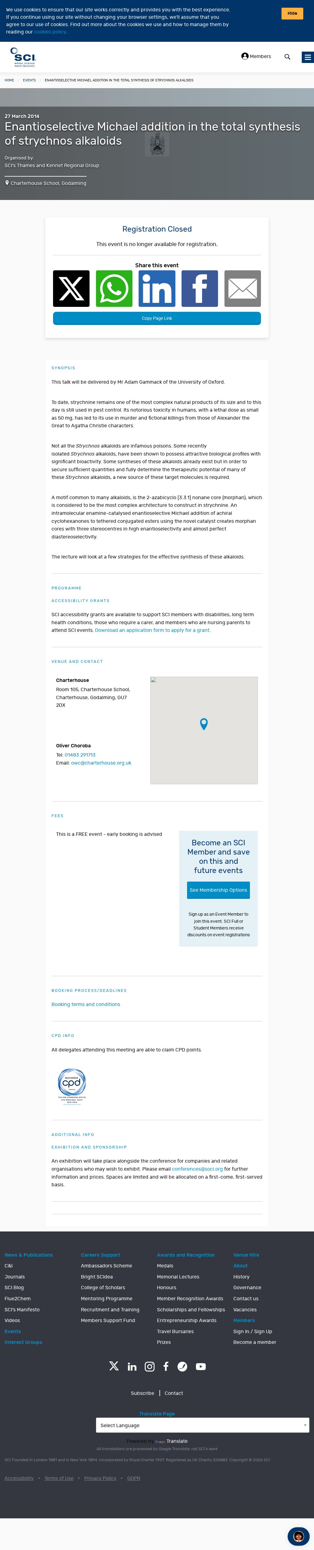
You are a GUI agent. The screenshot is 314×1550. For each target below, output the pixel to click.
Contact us (245, 1298)
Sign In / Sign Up (252, 1331)
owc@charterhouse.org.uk (101, 763)
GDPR (133, 1478)
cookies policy (50, 31)
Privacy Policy (100, 1478)
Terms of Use (59, 1478)
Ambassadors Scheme (106, 1265)
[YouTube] (201, 1367)
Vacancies (245, 1309)
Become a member (254, 1342)
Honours (166, 1287)
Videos (12, 1320)
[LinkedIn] (132, 1367)
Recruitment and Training (110, 1309)
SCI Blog (14, 1287)
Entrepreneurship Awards (186, 1320)
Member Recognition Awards (190, 1298)
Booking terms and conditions (86, 1004)
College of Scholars (103, 1287)
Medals (165, 1265)
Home (9, 80)
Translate (177, 1441)
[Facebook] (166, 1367)
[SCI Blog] (182, 1367)
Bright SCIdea (97, 1276)
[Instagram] (150, 1367)
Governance (247, 1287)
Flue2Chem (18, 1298)
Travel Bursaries (175, 1331)
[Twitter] (114, 1368)
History (241, 1276)
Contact (174, 1393)
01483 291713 (80, 755)
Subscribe (142, 1393)
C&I (9, 1265)
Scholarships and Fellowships (191, 1309)
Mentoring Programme (106, 1298)
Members (260, 56)
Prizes (164, 1342)
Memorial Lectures (178, 1276)
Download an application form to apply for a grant (152, 630)
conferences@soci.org (197, 1169)
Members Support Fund (108, 1320)
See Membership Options (218, 890)
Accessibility (19, 1478)
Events (29, 80)
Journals (15, 1276)
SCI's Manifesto (22, 1309)
